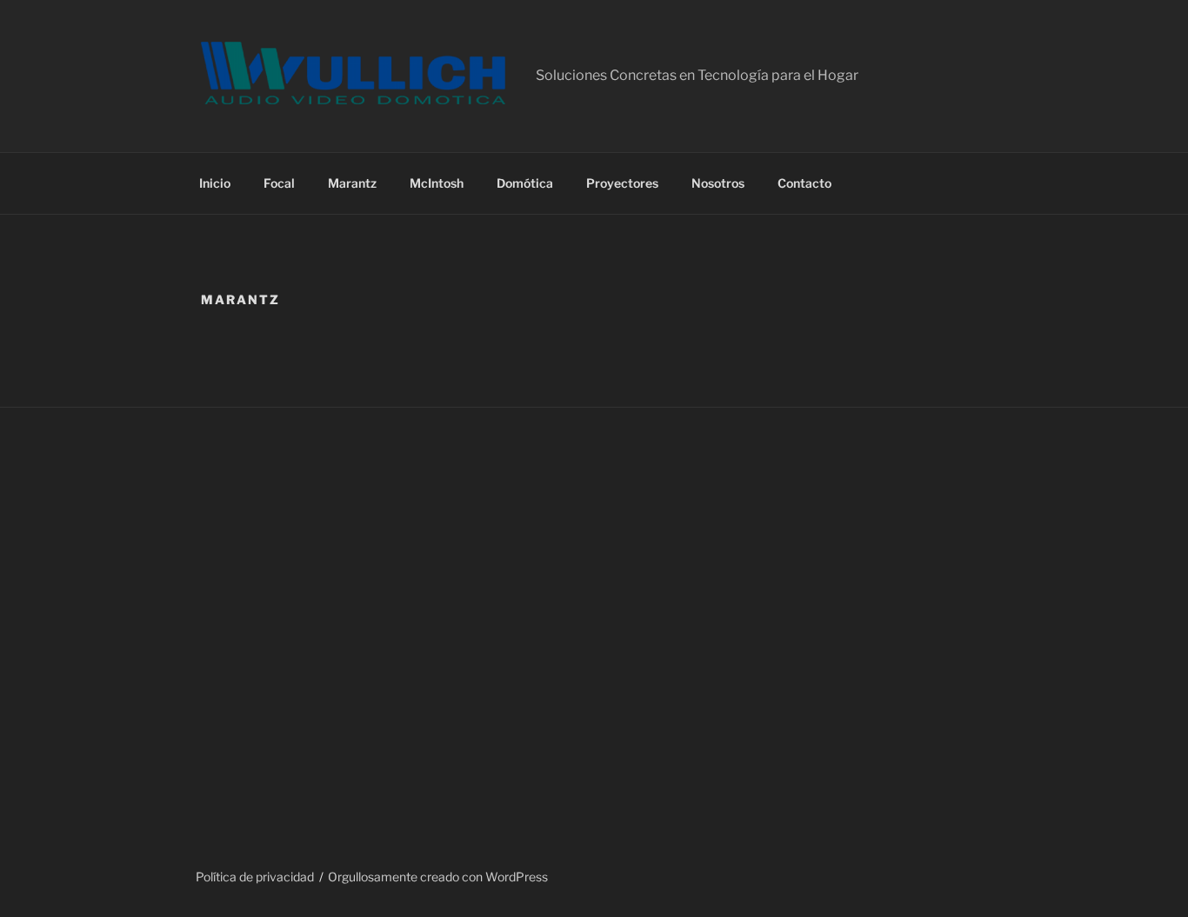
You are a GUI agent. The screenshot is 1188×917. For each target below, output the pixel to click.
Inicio (214, 183)
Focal (279, 183)
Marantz (352, 183)
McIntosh (437, 183)
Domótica (525, 183)
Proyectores (622, 183)
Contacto (804, 183)
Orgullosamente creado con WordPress (438, 876)
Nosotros (717, 183)
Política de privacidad (255, 876)
